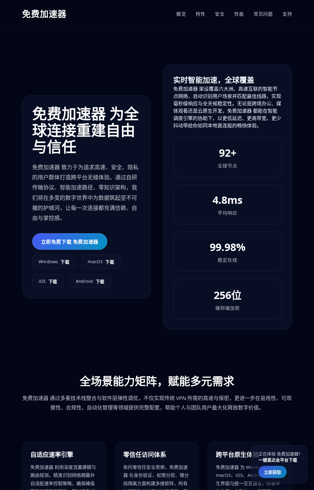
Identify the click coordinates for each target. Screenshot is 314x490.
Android (90, 281)
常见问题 (263, 14)
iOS (48, 281)
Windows (54, 262)
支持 (287, 14)
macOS (101, 262)
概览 (181, 14)
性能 (239, 14)
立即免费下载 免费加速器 (69, 241)
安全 (219, 14)
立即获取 (272, 472)
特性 (200, 14)
